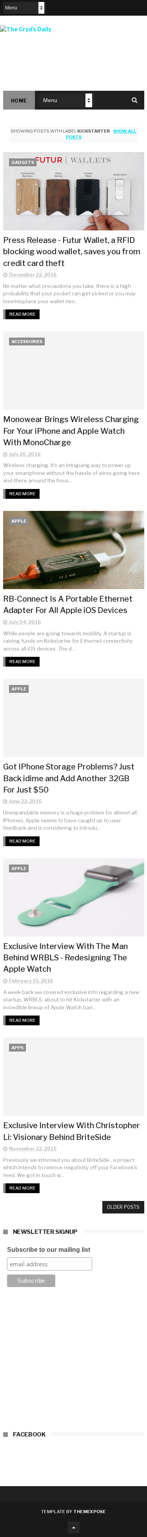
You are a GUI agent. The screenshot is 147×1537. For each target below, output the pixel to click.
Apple (18, 521)
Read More (22, 314)
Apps (17, 1047)
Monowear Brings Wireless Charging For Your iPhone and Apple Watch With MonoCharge (71, 431)
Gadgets (22, 162)
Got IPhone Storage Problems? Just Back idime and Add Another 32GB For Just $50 (68, 778)
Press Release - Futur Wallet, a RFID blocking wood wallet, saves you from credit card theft (71, 251)
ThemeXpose (89, 1511)
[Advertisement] (73, 1361)
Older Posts (123, 1207)
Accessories (26, 341)
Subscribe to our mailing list (48, 1249)
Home (19, 101)
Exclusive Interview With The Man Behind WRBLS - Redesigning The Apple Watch (65, 958)
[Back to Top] (74, 1527)
